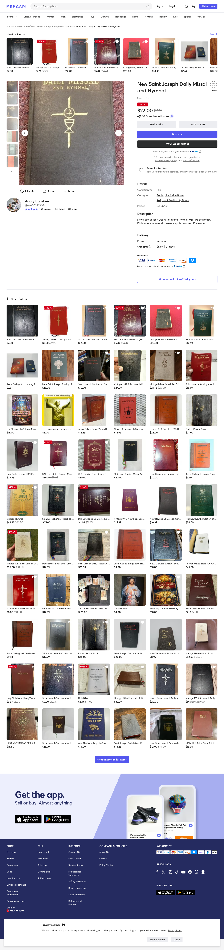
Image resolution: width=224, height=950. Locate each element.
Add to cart (198, 124)
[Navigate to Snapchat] (203, 872)
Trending (11, 852)
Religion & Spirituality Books (59, 26)
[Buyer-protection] (171, 116)
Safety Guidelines (77, 881)
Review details (157, 939)
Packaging (43, 858)
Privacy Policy (175, 930)
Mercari (10, 26)
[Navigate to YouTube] (183, 872)
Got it (177, 939)
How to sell (43, 852)
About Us (104, 852)
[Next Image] (118, 133)
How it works (13, 878)
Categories (12, 865)
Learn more (211, 171)
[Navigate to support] (159, 852)
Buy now (177, 134)
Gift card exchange (16, 884)
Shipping (42, 865)
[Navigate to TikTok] (176, 872)
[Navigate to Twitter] (163, 872)
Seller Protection (76, 894)
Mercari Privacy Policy (166, 160)
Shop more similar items (112, 759)
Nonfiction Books (34, 26)
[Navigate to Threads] (196, 872)
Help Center (74, 858)
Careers (103, 858)
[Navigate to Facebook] (157, 872)
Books (20, 26)
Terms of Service (191, 160)
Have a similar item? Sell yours (177, 279)
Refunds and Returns (74, 902)
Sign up (160, 6)
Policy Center (106, 865)
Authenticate (44, 878)
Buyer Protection (76, 888)
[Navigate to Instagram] (170, 872)
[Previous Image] (24, 133)
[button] (186, 6)
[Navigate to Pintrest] (190, 872)
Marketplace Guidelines (74, 873)
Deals (9, 871)
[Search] (147, 6)
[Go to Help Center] (150, 190)
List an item (208, 6)
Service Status (75, 865)
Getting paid (44, 871)
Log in (172, 6)
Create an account (16, 901)
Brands (10, 858)
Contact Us (74, 852)
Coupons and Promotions (13, 893)
